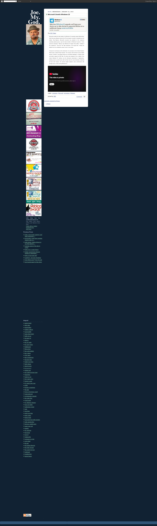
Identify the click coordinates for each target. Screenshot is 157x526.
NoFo (26, 409)
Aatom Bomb (28, 323)
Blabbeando (28, 347)
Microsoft (60, 93)
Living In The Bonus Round (31, 392)
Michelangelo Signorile (30, 396)
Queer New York (29, 426)
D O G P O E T (28, 368)
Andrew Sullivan (29, 329)
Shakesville (28, 437)
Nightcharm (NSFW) (29, 407)
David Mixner (28, 366)
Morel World (28, 400)
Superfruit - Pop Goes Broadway (33, 257)
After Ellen (27, 325)
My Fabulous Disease (30, 402)
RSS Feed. (28, 229)
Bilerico (27, 340)
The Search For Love (30, 450)
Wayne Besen (28, 456)
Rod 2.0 (26, 434)
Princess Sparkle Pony (30, 424)
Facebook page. (30, 227)
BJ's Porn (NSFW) (29, 344)
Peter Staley (28, 415)
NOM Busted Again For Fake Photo (33, 262)
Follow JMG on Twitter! (31, 226)
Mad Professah (29, 394)
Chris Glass (28, 355)
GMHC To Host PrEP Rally (31, 255)
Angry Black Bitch (29, 334)
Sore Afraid (27, 441)
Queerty (27, 428)
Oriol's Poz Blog (29, 413)
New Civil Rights (29, 404)
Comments (79, 96)
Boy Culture (28, 353)
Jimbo (26, 385)
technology (67, 93)
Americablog (28, 327)
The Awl (27, 443)
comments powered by (52, 101)
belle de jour (28, 336)
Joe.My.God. (34, 17)
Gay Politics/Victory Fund (31, 372)
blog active (28, 349)
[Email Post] (84, 96)
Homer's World (28, 381)
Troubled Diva (28, 454)
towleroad (27, 452)
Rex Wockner (28, 430)
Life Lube (27, 389)
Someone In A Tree (29, 439)
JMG (54, 96)
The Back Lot (28, 338)
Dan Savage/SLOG (29, 357)
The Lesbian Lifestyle (30, 445)
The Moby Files (28, 398)
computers (55, 93)
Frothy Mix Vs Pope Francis (32, 249)
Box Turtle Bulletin (29, 351)
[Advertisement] (30, 292)
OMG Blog (27, 411)
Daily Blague (28, 364)
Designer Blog (28, 359)
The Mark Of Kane (29, 447)
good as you (28, 377)
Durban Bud (28, 370)
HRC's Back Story (29, 379)
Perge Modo (28, 417)
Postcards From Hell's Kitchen (32, 419)
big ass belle (28, 342)
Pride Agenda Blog (29, 422)
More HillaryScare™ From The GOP (33, 260)
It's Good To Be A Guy (30, 383)
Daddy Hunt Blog (29, 362)
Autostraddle (28, 331)
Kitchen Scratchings (30, 387)
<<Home (48, 104)
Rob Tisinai (27, 432)
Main (49, 11)
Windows (72, 93)
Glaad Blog (27, 374)
